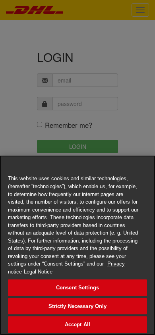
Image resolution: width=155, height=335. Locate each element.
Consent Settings (77, 288)
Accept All (77, 324)
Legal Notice (38, 272)
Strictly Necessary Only (77, 306)
